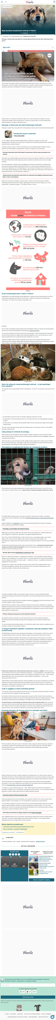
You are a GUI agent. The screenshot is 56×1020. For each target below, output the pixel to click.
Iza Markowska (25, 33)
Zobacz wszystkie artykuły (41, 880)
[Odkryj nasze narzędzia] (52, 1017)
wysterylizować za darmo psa (23, 552)
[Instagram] (16, 854)
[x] (13, 854)
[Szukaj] (6, 1)
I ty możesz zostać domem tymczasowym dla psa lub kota (18, 826)
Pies (23, 991)
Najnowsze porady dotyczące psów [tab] (48, 852)
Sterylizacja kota (20, 832)
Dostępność (33, 1017)
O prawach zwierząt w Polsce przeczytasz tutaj (15, 795)
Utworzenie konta (28, 997)
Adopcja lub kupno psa (17, 36)
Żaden (34, 991)
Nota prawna (46, 1014)
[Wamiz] (30, 2)
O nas (7, 1014)
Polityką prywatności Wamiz (35, 1000)
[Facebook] (10, 854)
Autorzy (13, 1014)
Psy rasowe (41, 870)
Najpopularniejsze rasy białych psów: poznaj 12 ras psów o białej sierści (45, 859)
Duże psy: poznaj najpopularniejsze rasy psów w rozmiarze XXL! (46, 866)
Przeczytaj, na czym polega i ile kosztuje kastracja (16, 528)
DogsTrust (35, 600)
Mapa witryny (43, 1017)
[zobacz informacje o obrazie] (54, 6)
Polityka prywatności (32, 1014)
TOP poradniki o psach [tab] (35, 852)
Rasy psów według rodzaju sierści (46, 856)
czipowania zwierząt (34, 330)
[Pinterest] (19, 854)
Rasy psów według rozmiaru (45, 863)
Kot (30, 991)
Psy (10, 36)
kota (33, 552)
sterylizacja (16, 523)
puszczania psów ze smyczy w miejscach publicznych (20, 785)
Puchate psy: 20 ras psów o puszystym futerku (45, 872)
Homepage (5, 36)
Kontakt (20, 1014)
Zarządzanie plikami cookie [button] (17, 1017)
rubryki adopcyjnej (36, 812)
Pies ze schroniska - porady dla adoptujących (15, 829)
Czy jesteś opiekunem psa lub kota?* (28, 988)
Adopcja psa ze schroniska (29, 36)
